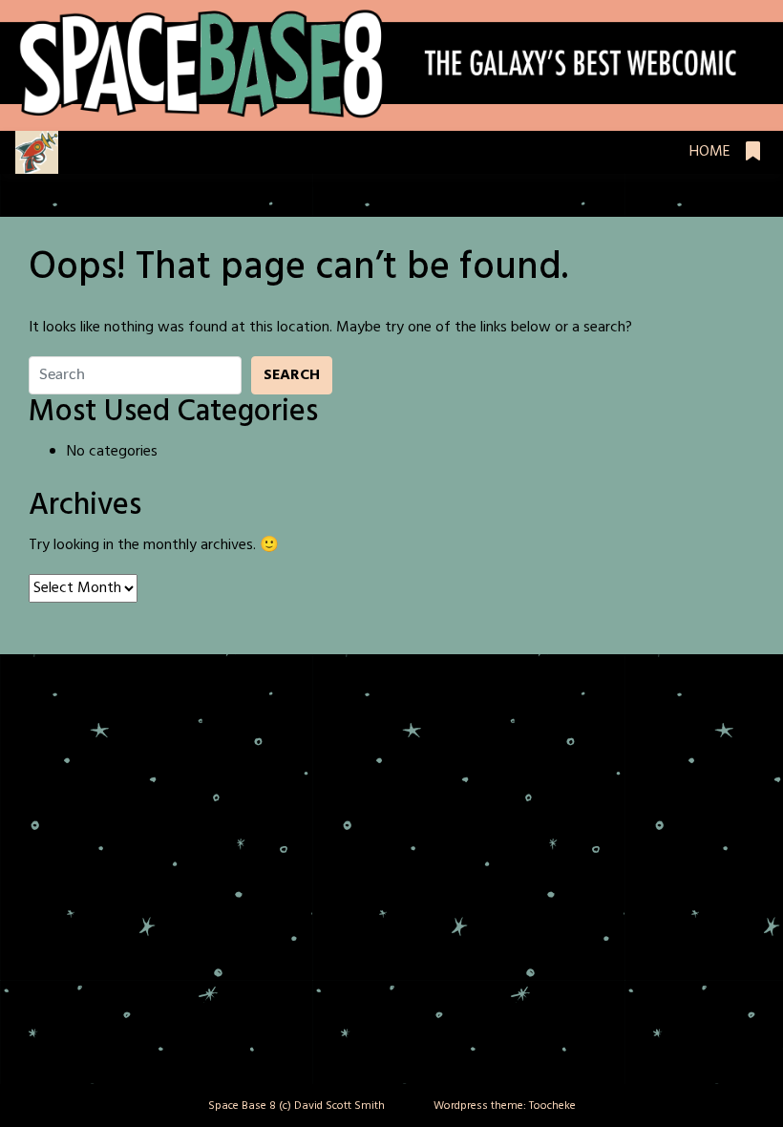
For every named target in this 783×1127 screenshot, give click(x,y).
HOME (709, 151)
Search (292, 375)
